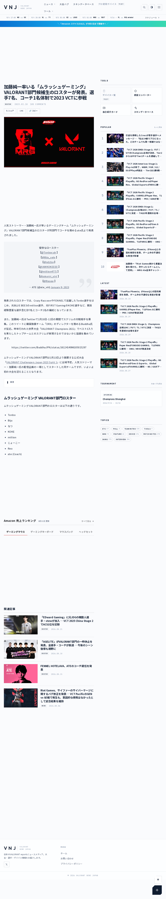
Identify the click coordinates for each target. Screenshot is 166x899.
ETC (105, 428)
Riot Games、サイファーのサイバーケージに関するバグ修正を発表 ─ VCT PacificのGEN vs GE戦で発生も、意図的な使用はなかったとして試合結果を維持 (67, 695)
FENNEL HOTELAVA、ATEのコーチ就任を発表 (66, 667)
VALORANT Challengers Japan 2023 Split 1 (31, 362)
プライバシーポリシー (71, 863)
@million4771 (49, 271)
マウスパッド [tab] (66, 531)
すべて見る (86, 521)
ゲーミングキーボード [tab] (42, 531)
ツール (47, 11)
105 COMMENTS (38, 104)
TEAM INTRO (131, 428)
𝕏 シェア (10, 111)
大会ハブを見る (156, 384)
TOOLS (148, 428)
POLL (116, 428)
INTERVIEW (122, 439)
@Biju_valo (48, 257)
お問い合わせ (67, 858)
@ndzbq (49, 262)
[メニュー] (159, 7)
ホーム (64, 853)
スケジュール (152, 17)
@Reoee (49, 281)
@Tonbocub (48, 252)
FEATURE (118, 434)
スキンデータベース (83, 4)
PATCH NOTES (151, 434)
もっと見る (158, 127)
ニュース (48, 4)
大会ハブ (64, 4)
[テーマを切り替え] (151, 7)
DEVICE (134, 434)
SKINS (106, 439)
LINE (21, 111)
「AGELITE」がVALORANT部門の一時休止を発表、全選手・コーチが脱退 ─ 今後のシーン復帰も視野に (67, 645)
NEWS (44, 706)
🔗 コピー (33, 111)
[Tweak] (157, 890)
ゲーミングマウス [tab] (15, 531)
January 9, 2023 (60, 287)
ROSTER (8, 104)
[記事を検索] (144, 7)
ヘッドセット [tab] (86, 531)
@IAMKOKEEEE (49, 266)
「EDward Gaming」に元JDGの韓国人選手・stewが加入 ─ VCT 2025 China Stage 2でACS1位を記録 (67, 620)
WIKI (105, 434)
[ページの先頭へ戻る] (158, 879)
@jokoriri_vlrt (48, 276)
